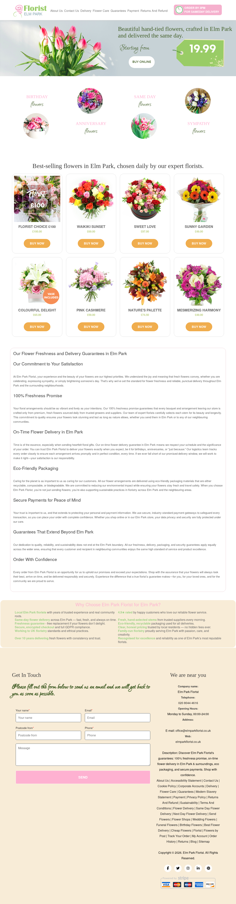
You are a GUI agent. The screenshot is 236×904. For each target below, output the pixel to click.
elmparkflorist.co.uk (188, 742)
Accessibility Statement (186, 780)
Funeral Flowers (167, 825)
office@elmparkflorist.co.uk (193, 730)
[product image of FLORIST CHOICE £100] (37, 199)
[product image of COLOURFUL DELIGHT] (37, 282)
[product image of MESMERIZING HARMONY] (199, 282)
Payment (133, 11)
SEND (83, 777)
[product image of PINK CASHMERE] (91, 282)
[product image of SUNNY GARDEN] (199, 199)
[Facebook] (167, 868)
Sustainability (189, 802)
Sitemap (204, 841)
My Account (199, 836)
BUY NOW (37, 243)
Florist (197, 830)
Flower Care (101, 11)
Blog (193, 841)
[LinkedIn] (198, 868)
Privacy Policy (196, 797)
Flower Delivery (183, 808)
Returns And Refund (154, 11)
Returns (183, 841)
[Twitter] (178, 868)
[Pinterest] (208, 868)
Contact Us (71, 11)
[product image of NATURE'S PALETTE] (145, 282)
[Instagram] (188, 868)
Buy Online (141, 61)
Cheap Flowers (181, 830)
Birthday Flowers (191, 825)
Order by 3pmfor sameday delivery (201, 10)
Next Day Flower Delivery (190, 814)
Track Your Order (179, 836)
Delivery (85, 11)
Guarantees (118, 11)
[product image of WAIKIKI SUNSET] (91, 199)
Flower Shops (181, 819)
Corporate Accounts (191, 786)
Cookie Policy (167, 786)
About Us (56, 11)
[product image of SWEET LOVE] (145, 199)
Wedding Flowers (204, 819)
